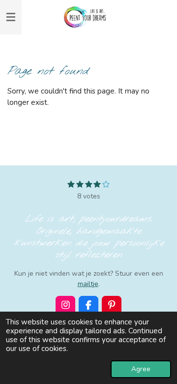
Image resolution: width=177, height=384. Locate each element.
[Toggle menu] (11, 17)
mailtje (88, 283)
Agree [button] (140, 369)
